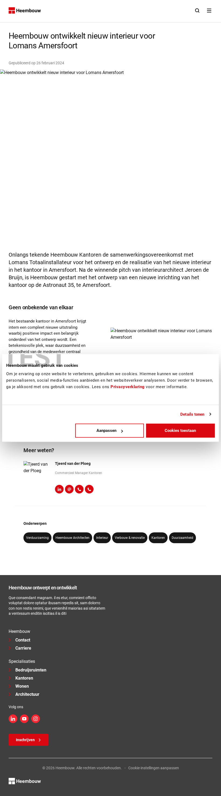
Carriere (23, 648)
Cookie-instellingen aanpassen (153, 768)
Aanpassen (106, 430)
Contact (22, 640)
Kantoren (24, 678)
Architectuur (27, 694)
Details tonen (192, 414)
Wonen (22, 686)
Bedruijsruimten (30, 670)
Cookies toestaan (180, 430)
